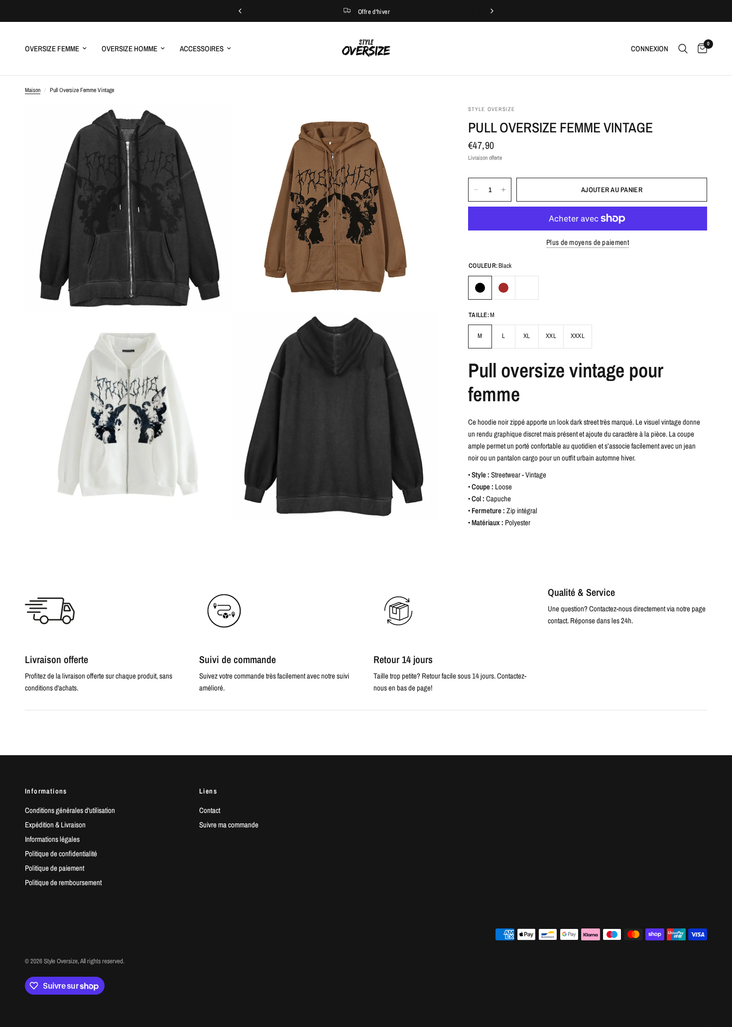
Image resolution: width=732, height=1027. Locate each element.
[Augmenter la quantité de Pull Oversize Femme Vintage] (503, 189)
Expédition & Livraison (55, 824)
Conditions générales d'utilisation (70, 810)
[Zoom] (210, 125)
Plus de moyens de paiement (587, 242)
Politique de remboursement (63, 882)
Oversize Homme (129, 48)
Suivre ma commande (228, 824)
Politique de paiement (54, 868)
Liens (208, 791)
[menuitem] (59, 49)
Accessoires (202, 48)
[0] (700, 48)
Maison (32, 90)
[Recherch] (683, 48)
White (527, 288)
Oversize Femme (52, 48)
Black (480, 288)
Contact (209, 810)
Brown (503, 288)
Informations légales (52, 839)
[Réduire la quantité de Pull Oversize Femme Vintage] (476, 189)
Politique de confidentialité (61, 853)
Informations (46, 791)
